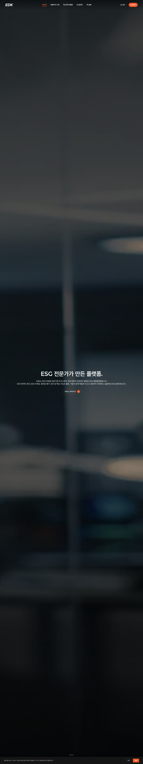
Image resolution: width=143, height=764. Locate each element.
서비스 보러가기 (70, 391)
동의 (136, 760)
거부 (128, 760)
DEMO (133, 5)
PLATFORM (68, 5)
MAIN (44, 5)
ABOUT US (54, 5)
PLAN (89, 5)
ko (124, 5)
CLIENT (80, 5)
